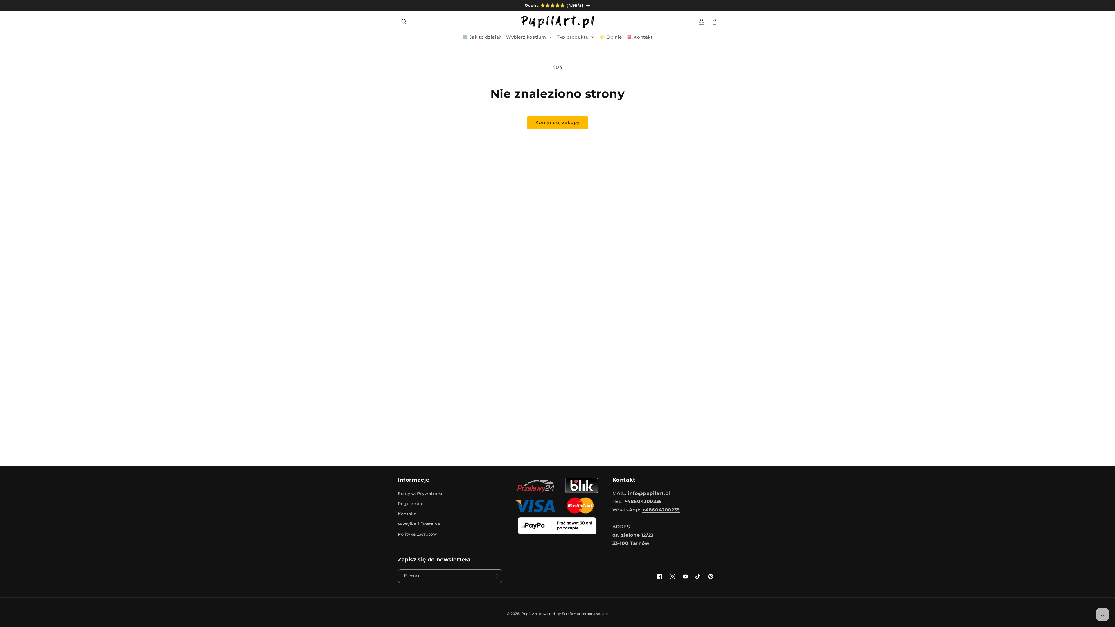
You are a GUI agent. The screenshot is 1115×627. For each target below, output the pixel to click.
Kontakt (407, 513)
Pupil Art (529, 614)
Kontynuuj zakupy (557, 122)
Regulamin (410, 503)
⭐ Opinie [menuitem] (610, 37)
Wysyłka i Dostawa (419, 524)
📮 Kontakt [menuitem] (639, 37)
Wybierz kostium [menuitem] (526, 37)
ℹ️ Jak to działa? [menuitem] (481, 37)
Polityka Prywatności (421, 493)
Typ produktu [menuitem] (573, 37)
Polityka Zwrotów (417, 534)
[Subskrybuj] (495, 576)
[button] (404, 21)
